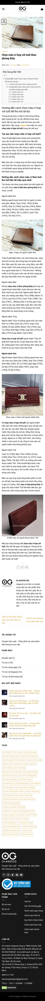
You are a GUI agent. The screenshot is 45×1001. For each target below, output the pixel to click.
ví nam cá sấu (26, 830)
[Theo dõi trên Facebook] (4, 875)
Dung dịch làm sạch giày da (16, 760)
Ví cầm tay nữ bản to (9, 823)
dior (4, 760)
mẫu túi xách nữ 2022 (30, 772)
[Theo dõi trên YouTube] (21, 875)
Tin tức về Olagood (10, 672)
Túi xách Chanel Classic (11, 799)
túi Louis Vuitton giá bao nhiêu (13, 791)
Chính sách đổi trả (32, 915)
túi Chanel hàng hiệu (22, 783)
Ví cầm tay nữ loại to (25, 823)
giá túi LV (33, 764)
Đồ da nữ (6, 909)
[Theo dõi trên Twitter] (13, 875)
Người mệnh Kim (17, 92)
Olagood (23, 125)
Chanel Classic (17, 752)
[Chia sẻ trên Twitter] (22, 567)
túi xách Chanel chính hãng (23, 795)
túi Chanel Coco (8, 783)
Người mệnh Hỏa (17, 99)
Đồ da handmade (9, 914)
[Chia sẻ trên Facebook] (18, 567)
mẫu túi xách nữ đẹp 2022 (27, 776)
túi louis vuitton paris (32, 791)
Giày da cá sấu (7, 764)
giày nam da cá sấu (21, 764)
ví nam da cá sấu (26, 834)
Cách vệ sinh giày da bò (30, 756)
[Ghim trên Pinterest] (27, 567)
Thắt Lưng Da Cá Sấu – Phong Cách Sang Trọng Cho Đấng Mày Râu (24, 724)
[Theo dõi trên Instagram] (8, 875)
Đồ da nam (6, 904)
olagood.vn (24, 65)
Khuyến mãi (7, 658)
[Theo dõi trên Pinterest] (17, 875)
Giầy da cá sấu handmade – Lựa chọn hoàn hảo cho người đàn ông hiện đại (25, 734)
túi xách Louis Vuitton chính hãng (14, 807)
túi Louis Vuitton (8, 787)
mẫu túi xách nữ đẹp (9, 776)
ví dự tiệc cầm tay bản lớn (11, 830)
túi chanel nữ (35, 783)
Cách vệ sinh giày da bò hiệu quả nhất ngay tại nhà (12, 620)
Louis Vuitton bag (19, 768)
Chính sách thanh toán (31, 931)
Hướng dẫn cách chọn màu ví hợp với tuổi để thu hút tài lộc (21, 80)
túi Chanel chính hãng (10, 780)
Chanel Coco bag (30, 752)
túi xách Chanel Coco (28, 799)
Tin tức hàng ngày (9, 667)
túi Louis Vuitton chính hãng (25, 787)
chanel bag (6, 752)
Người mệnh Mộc (17, 94)
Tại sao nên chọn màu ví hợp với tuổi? (23, 84)
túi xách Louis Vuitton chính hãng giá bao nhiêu (18, 811)
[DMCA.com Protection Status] (9, 987)
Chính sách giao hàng (33, 911)
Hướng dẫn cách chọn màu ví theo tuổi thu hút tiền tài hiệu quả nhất (25, 88)
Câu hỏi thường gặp (32, 906)
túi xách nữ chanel (22, 819)
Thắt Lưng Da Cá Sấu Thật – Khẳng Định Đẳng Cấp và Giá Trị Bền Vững (24, 692)
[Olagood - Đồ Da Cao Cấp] (22, 9)
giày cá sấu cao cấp (35, 760)
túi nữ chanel (7, 795)
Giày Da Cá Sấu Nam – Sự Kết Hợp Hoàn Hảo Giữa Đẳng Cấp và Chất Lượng (24, 703)
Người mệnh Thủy (18, 97)
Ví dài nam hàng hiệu (29, 827)
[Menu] (3, 9)
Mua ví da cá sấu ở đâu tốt (11, 772)
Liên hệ (27, 901)
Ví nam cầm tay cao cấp (11, 834)
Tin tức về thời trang (10, 677)
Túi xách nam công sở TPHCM (26, 815)
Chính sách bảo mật (32, 925)
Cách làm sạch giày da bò (11, 756)
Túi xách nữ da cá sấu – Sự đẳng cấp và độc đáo (25, 714)
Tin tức (4, 52)
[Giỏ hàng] (42, 9)
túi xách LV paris (8, 815)
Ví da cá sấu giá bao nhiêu (11, 827)
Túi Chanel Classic (25, 780)
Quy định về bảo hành (33, 920)
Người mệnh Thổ (17, 102)
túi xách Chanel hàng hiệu (11, 803)
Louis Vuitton (7, 768)
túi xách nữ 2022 (8, 819)
